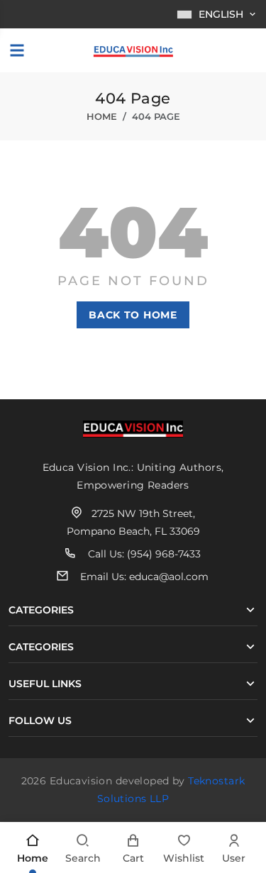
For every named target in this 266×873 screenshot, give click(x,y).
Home (102, 116)
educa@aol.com (169, 576)
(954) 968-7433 (164, 553)
